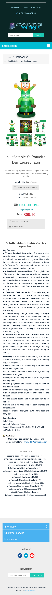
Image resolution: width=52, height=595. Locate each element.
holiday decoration (32, 456)
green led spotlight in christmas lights (23, 462)
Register (14, 7)
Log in (25, 7)
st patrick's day (17, 492)
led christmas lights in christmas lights (23, 468)
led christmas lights (36, 471)
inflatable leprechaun (35, 495)
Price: (20, 214)
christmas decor (10, 459)
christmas (26, 459)
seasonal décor (13, 456)
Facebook (20, 555)
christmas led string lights (13, 471)
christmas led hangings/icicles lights (23, 480)
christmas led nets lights (23, 474)
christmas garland (16, 489)
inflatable (38, 459)
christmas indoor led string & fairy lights (23, 483)
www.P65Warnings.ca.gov (35, 441)
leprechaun (31, 492)
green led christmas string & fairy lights (23, 465)
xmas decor (33, 489)
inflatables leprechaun (14, 495)
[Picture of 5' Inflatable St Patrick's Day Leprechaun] (12, 126)
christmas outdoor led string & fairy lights (23, 486)
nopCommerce (30, 591)
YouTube (32, 555)
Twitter (26, 555)
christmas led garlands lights (23, 477)
